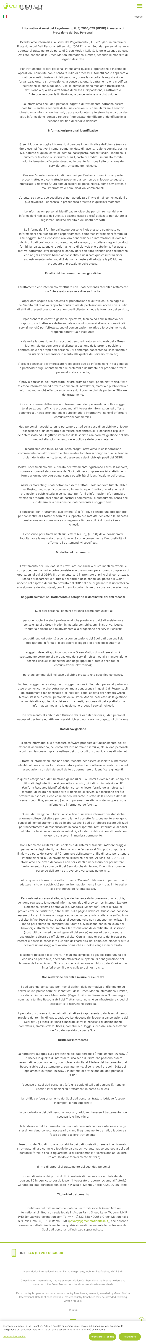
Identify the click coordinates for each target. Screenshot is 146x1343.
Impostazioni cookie (14, 1336)
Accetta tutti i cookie (102, 1336)
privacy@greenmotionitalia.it (88, 1221)
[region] (73, 1332)
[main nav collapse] (139, 6)
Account (138, 16)
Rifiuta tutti (130, 1336)
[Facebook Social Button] (141, 1320)
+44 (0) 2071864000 (45, 1253)
